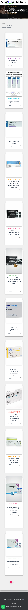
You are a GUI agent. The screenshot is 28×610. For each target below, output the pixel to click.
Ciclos (18, 275)
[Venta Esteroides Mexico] (12, 2)
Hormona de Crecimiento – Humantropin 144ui (14, 232)
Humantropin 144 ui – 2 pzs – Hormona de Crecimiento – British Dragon (14, 280)
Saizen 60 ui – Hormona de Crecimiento (14, 371)
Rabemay (20, 606)
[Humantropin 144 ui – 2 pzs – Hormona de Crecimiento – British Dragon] (14, 260)
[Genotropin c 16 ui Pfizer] (14, 43)
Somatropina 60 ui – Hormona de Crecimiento (14, 563)
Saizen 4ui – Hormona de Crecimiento (14, 329)
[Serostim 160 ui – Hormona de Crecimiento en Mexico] (14, 396)
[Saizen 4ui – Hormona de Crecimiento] (14, 310)
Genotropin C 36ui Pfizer (14, 142)
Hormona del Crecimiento (14, 412)
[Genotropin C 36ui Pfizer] (14, 124)
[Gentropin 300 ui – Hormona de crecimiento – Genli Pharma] (14, 164)
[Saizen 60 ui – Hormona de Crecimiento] (14, 352)
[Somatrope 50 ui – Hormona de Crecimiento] (14, 441)
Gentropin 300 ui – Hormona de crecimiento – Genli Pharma (14, 184)
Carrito (14, 603)
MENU (14, 596)
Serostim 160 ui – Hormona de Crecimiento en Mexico (14, 417)
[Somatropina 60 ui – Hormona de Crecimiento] (14, 544)
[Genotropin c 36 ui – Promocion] (14, 83)
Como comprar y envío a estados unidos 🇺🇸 (14, 599)
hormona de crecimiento (14, 58)
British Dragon (12, 275)
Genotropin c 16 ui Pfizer (14, 61)
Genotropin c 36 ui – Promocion (14, 102)
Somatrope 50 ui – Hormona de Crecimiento (14, 460)
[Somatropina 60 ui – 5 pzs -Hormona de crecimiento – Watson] (14, 488)
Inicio (3, 21)
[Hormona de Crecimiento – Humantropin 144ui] (14, 213)
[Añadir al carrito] (20, 65)
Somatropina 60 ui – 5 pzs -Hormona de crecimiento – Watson (14, 509)
